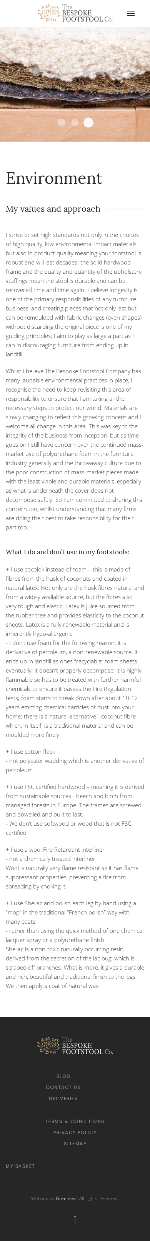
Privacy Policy (75, 1132)
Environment (61, 122)
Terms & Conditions (75, 1121)
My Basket (20, 1166)
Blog (64, 1076)
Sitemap (75, 1143)
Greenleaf (66, 1198)
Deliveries (63, 1098)
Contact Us (63, 1087)
